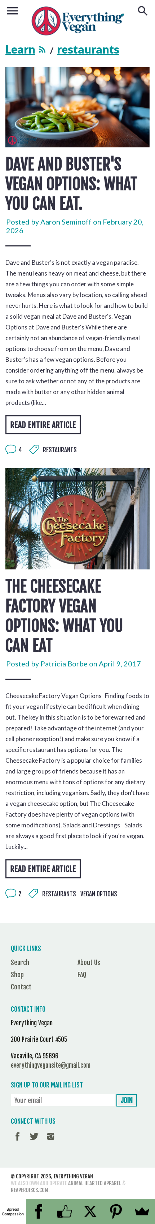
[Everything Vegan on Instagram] (50, 1141)
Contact (21, 987)
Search (20, 962)
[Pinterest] (116, 1211)
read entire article (43, 425)
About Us (89, 962)
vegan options (98, 894)
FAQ (82, 975)
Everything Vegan (73, 1176)
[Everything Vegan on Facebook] (17, 1141)
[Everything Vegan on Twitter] (34, 1141)
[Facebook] (39, 1211)
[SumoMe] (142, 1211)
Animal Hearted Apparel (94, 1183)
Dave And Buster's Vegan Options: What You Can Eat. (71, 184)
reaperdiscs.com (29, 1190)
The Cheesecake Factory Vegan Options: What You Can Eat (64, 616)
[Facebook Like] (65, 1211)
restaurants (60, 450)
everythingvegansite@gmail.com (50, 1065)
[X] (90, 1211)
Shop (17, 975)
